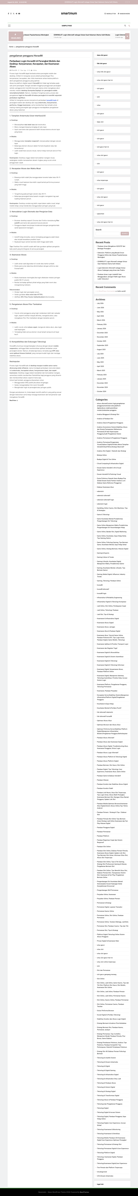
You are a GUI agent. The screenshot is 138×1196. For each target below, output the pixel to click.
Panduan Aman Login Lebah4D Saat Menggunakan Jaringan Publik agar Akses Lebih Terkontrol (112, 276)
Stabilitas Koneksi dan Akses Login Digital (111, 1019)
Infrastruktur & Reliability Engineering (109, 598)
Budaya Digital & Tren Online (106, 459)
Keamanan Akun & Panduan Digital (108, 631)
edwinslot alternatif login (105, 500)
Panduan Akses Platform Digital (108, 761)
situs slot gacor (102, 155)
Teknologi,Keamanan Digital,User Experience (112, 1163)
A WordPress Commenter (106, 291)
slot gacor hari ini (103, 147)
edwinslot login (102, 504)
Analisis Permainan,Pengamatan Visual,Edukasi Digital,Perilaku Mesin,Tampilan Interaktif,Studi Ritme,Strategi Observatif (113, 444)
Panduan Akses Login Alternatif (107, 753)
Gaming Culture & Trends (105, 557)
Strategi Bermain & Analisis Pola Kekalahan (111, 1023)
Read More (13, 400)
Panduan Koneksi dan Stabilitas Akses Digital (112, 784)
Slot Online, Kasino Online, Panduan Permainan (113, 1000)
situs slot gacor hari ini (105, 80)
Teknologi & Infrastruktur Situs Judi (109, 1079)
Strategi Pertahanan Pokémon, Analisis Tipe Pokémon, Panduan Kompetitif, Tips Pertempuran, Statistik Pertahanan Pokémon (112, 1045)
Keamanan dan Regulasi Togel (107, 648)
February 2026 (101, 324)
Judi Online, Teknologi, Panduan (107, 610)
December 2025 (102, 333)
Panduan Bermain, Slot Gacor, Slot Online (111, 765)
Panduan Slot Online (104, 846)
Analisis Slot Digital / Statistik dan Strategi (111, 451)
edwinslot (100, 491)
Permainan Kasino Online (105, 911)
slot (98, 97)
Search (98, 230)
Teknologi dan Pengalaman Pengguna (109, 1104)
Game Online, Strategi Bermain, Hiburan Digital (112, 549)
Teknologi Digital (103, 1108)
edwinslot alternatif (103, 495)
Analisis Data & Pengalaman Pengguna (110, 423)
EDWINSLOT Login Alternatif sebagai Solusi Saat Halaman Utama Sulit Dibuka (53, 35)
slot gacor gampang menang (106, 974)
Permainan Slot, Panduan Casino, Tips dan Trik (112, 926)
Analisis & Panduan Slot (105, 419)
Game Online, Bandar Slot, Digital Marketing (111, 532)
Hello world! (121, 291)
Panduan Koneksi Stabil (105, 788)
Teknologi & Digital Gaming (106, 1070)
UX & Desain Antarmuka (105, 1176)
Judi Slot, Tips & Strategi (105, 614)
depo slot (100, 122)
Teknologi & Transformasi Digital (108, 1095)
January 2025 (101, 379)
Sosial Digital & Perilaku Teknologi (108, 1015)
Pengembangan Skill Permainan (107, 890)
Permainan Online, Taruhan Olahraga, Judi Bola (112, 922)
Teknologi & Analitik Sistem (106, 1058)
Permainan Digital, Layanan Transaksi (109, 907)
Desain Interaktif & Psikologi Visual (109, 474)
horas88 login (51, 100)
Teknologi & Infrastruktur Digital (108, 1075)
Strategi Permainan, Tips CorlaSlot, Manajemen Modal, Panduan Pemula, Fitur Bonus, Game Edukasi (111, 1036)
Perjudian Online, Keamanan (106, 894)
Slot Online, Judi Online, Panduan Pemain (111, 991)
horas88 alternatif (103, 589)
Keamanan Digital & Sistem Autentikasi (110, 657)
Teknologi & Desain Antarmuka (107, 1062)
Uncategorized (102, 1172)
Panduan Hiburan (103, 780)
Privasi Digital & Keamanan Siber (108, 941)
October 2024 (101, 391)
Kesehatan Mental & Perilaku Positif (109, 708)
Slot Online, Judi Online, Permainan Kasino (111, 996)
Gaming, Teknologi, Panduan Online (109, 581)
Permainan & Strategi (104, 903)
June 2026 (100, 308)
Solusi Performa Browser (105, 1011)
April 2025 (100, 366)
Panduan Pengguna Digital (106, 827)
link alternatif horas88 (104, 716)
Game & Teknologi (103, 514)
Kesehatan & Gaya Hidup (105, 704)
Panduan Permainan (103, 832)
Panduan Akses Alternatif (105, 738)
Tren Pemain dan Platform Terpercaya (109, 1167)
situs (98, 105)
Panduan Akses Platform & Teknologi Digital (112, 757)
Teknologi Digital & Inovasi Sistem (108, 1112)
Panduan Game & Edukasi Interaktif (109, 776)
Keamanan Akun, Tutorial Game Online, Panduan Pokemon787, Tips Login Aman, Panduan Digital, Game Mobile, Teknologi (111, 637)
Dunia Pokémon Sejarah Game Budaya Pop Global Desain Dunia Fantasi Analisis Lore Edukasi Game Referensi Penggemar (111, 481)
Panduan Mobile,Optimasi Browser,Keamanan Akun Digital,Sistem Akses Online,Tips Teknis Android (112, 806)
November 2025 (102, 337)
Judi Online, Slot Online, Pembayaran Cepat (111, 606)
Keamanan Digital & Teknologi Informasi (110, 665)
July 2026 (100, 303)
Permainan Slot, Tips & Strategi (107, 930)
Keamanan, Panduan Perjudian (107, 691)
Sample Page (67, 26)
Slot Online (100, 979)
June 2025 (100, 358)
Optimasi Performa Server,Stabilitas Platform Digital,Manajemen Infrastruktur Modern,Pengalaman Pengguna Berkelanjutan (112, 731)
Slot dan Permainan (103, 970)
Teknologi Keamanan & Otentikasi (108, 1134)
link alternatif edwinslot (105, 712)
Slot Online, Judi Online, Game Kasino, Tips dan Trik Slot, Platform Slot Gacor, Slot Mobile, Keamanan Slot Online (113, 985)
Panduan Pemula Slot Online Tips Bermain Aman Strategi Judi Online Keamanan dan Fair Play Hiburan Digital (112, 821)
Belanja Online (102, 455)
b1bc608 (14, 70)
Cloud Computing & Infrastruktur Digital (110, 463)
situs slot (100, 949)
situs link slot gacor (104, 72)
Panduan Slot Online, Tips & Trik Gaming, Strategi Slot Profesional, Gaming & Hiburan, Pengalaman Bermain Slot (112, 864)
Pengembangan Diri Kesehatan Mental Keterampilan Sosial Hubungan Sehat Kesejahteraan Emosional (110, 884)
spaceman (100, 214)
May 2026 (100, 312)
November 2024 (102, 387)
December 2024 (102, 383)
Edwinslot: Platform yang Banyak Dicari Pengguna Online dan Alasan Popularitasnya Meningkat (112, 255)
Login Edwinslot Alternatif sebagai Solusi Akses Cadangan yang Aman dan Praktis (89, 2)
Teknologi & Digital (103, 1066)
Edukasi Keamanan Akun (105, 487)
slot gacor (100, 88)
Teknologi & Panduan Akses (106, 1083)
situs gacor (101, 945)
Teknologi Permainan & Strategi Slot (109, 1144)
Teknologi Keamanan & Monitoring (108, 1129)
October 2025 (101, 341)
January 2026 (101, 328)
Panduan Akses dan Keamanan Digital (110, 742)
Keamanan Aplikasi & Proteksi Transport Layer (112, 644)
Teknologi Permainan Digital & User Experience (113, 1148)
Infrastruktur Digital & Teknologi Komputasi (111, 602)
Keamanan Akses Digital (105, 623)
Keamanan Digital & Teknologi (107, 661)
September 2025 (102, 345)
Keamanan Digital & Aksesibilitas (108, 652)
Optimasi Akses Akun (104, 721)
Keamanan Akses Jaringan (106, 627)
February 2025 (101, 375)
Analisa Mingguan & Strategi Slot (108, 414)
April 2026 (100, 316)
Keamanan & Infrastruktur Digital (108, 618)
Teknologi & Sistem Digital (106, 1087)
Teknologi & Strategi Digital (106, 1091)
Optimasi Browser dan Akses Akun (108, 725)
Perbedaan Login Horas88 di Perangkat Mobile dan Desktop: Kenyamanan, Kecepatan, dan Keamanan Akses (35, 64)
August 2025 (101, 349)
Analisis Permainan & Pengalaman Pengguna (112, 438)
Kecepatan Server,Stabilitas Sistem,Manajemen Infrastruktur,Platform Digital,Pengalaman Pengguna (113, 697)
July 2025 (100, 354)
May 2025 (100, 362)
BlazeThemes (84, 1192)
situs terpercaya (102, 180)
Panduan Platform (103, 836)
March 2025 (101, 370)
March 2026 (101, 320)
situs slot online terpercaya (106, 962)
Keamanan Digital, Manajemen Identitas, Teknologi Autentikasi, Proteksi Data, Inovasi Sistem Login (112, 678)
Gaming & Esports (103, 553)
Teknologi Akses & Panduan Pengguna (110, 1100)
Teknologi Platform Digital (106, 1153)
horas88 (100, 585)
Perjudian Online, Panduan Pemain (108, 899)
